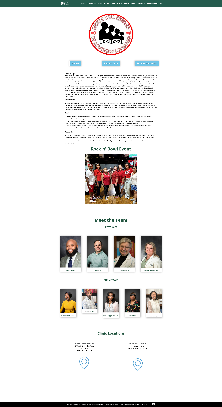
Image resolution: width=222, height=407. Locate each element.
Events (75, 63)
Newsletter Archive (129, 3)
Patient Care (111, 63)
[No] (220, 404)
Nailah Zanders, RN (154, 316)
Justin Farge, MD (97, 270)
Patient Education (152, 3)
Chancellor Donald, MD (71, 270)
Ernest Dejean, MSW (89, 311)
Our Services (141, 3)
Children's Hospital (137, 343)
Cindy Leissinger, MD (124, 270)
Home (82, 3)
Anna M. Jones (132, 315)
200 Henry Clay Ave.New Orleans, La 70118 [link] (137, 347)
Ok (153, 404)
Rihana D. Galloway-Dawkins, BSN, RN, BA (111, 316)
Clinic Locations (91, 3)
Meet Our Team (117, 3)
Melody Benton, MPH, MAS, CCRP (68, 315)
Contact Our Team (104, 3)
